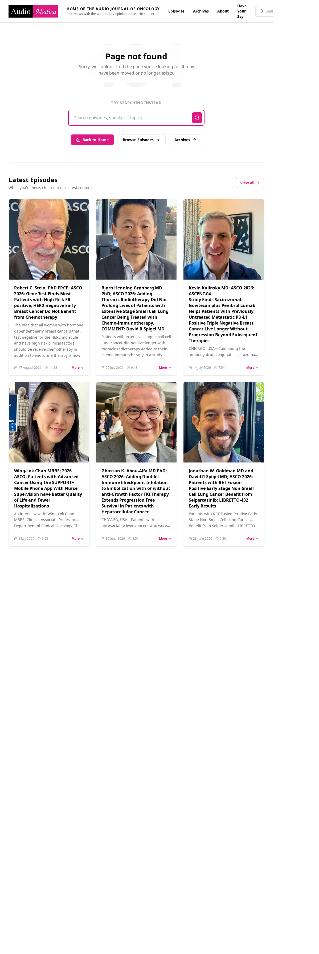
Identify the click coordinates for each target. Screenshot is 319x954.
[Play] (78, 269)
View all (247, 182)
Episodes (176, 11)
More (78, 368)
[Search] (197, 117)
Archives (201, 11)
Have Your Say (242, 11)
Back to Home (96, 139)
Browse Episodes (138, 139)
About (223, 11)
